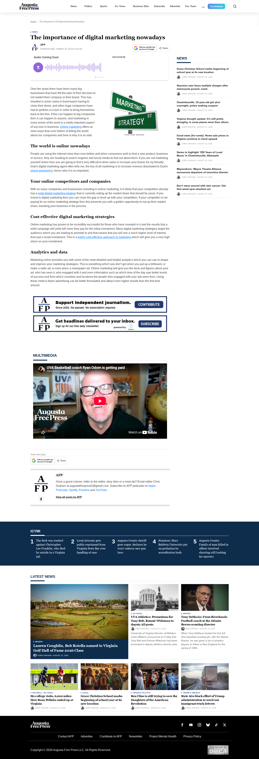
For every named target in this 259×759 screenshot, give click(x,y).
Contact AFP (66, 736)
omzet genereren (41, 170)
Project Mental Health (162, 736)
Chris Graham (188, 77)
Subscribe (159, 6)
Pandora (84, 490)
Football (37, 693)
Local (85, 693)
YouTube (101, 490)
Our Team (190, 6)
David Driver (191, 629)
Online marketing (70, 126)
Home (33, 21)
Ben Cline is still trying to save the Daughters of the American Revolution (154, 700)
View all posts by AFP (69, 497)
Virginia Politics (142, 693)
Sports (103, 6)
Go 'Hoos (137, 614)
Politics (88, 6)
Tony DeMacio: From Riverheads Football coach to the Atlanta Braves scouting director (204, 620)
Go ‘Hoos (120, 6)
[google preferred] (144, 48)
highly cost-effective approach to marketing (104, 237)
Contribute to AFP (111, 736)
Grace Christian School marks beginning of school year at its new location (101, 700)
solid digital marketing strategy (57, 193)
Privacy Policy (192, 736)
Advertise (175, 6)
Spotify (73, 490)
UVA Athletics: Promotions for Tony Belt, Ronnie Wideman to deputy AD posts (152, 620)
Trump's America (191, 693)
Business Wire (141, 6)
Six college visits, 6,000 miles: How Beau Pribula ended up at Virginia (51, 700)
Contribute (216, 6)
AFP (59, 475)
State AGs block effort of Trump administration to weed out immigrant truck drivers (203, 700)
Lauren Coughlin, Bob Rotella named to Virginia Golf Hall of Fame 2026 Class (75, 648)
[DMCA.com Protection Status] (218, 749)
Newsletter (135, 736)
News (73, 6)
